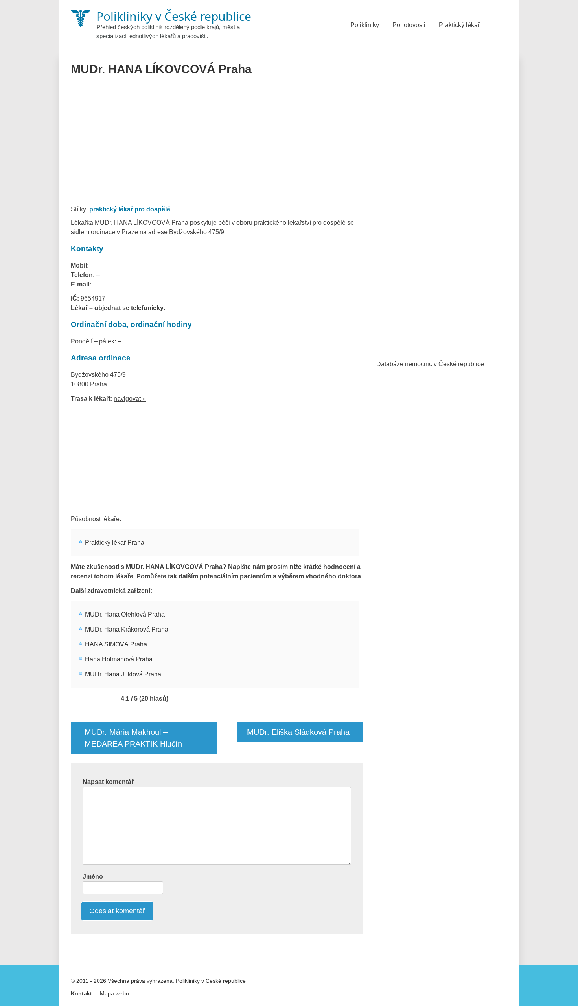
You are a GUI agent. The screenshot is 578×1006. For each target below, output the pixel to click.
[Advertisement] (217, 143)
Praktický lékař (459, 25)
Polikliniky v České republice (211, 981)
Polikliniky (364, 25)
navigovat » (130, 398)
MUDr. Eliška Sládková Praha (298, 732)
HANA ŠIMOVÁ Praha (116, 644)
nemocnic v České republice (444, 364)
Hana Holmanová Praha (119, 659)
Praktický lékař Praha (114, 542)
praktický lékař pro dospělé (129, 209)
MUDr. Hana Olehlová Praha (125, 614)
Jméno (93, 876)
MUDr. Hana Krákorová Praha (126, 629)
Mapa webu (114, 993)
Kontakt (81, 993)
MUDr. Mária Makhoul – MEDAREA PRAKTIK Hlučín (133, 738)
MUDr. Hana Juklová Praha (123, 674)
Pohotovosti (408, 25)
